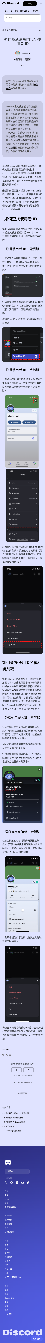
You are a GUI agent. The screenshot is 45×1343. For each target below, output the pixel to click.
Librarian (25, 54)
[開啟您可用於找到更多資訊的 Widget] (37, 1339)
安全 (6, 1249)
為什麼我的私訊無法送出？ (14, 1118)
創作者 (7, 1261)
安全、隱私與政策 (22, 11)
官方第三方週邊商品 (13, 1277)
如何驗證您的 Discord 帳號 (14, 1122)
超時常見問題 (9, 1126)
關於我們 (8, 1220)
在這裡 (21, 140)
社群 (6, 1265)
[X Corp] (7, 1055)
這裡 (14, 690)
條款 (6, 1290)
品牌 (6, 1228)
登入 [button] (30, 4)
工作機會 (8, 1224)
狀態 (6, 1203)
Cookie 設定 (10, 1298)
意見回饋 (8, 1257)
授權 (6, 1310)
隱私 (6, 1294)
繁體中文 (11, 1171)
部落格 (7, 1253)
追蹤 (22, 66)
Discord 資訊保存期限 (12, 1131)
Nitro (7, 1199)
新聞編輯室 (9, 1232)
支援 (6, 1245)
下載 (6, 1195)
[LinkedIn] (10, 1055)
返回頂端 (23, 1093)
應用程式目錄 (10, 1207)
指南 (6, 1302)
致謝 (6, 1306)
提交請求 (28, 1083)
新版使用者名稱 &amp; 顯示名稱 (16, 1113)
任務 (6, 1273)
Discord (8, 11)
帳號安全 (36, 11)
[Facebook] (3, 1055)
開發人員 (8, 1269)
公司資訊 (8, 1314)
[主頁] (10, 4)
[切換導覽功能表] (41, 4)
